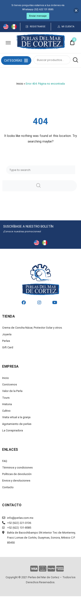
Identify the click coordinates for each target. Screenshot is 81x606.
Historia (7, 404)
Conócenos (9, 384)
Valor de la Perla (12, 391)
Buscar (74, 59)
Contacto (8, 487)
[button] (13, 60)
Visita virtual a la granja (16, 417)
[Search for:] (40, 170)
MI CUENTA (68, 26)
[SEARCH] (39, 185)
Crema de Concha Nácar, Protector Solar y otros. (32, 327)
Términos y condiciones (17, 467)
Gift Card (7, 347)
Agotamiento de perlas (16, 424)
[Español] (14, 28)
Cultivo (6, 410)
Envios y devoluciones (16, 480)
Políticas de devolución (17, 474)
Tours (6, 397)
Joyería (6, 334)
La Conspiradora (12, 430)
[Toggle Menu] (8, 42)
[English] (5, 28)
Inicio (19, 83)
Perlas (6, 340)
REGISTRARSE (37, 26)
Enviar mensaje (38, 16)
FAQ (4, 461)
